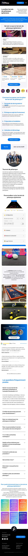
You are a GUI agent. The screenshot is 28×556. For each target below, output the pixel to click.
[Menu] (26, 3)
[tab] (6, 147)
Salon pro (5, 513)
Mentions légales (6, 552)
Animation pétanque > (6, 545)
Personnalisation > (5, 547)
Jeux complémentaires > (6, 548)
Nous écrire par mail (6, 534)
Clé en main (23, 513)
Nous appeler (5, 536)
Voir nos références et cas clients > (14, 373)
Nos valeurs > (18, 548)
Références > (18, 546)
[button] (23, 73)
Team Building (5, 501)
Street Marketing (23, 501)
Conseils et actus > (19, 545)
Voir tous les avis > (23, 343)
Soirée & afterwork (14, 501)
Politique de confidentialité (11, 552)
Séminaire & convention (13, 514)
